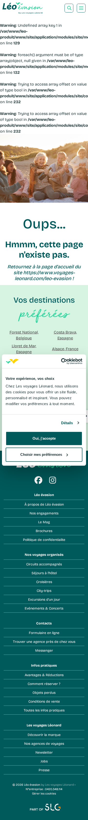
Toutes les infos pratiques (44, 710)
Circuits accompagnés (44, 564)
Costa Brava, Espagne (65, 335)
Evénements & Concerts (44, 608)
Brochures (44, 530)
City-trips (44, 590)
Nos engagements (44, 513)
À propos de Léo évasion (44, 504)
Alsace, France (65, 348)
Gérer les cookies (44, 793)
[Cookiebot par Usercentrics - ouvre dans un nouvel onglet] (62, 361)
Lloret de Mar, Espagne (24, 348)
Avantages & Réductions (44, 674)
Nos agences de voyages (44, 743)
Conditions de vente (44, 701)
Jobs (44, 761)
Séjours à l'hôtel (44, 572)
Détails (67, 423)
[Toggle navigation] (81, 8)
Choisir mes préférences (41, 454)
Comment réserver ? (44, 683)
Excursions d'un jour (44, 599)
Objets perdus (44, 692)
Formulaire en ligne (44, 632)
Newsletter (44, 752)
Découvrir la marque (44, 734)
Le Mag (44, 521)
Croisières (44, 581)
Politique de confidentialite (44, 539)
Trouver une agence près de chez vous (44, 641)
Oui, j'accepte (44, 438)
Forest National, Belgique (24, 335)
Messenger (44, 650)
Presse (44, 769)
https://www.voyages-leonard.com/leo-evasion (45, 275)
